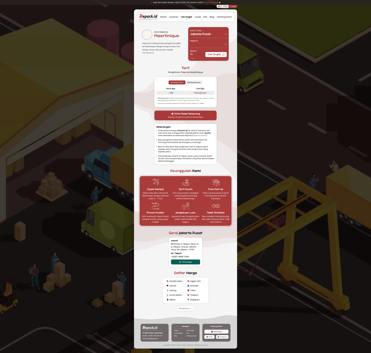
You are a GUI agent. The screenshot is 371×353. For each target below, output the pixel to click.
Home (176, 330)
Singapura (195, 299)
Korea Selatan (175, 295)
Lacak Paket (178, 333)
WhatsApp (187, 262)
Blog (212, 17)
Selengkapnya (184, 308)
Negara (194, 40)
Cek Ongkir (214, 54)
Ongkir (186, 17)
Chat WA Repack (211, 2)
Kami (224, 17)
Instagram (223, 337)
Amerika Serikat (176, 281)
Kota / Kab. (196, 30)
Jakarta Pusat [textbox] (200, 34)
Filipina (172, 299)
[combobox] (208, 34)
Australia (194, 285)
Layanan (173, 17)
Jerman (172, 285)
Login (234, 6)
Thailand (194, 295)
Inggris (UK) (195, 281)
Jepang (172, 290)
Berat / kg (193, 52)
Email (211, 337)
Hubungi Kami (200, 93)
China (192, 290)
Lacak (198, 17)
